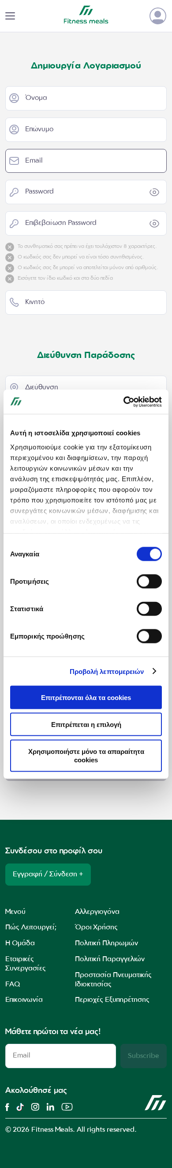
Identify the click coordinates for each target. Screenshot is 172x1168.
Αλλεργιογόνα (97, 912)
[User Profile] (158, 16)
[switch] (149, 581)
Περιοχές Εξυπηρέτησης (112, 1000)
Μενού (15, 912)
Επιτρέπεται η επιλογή (86, 724)
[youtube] (67, 1107)
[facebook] (7, 1107)
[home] (156, 1103)
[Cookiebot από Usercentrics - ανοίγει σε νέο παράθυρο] (124, 401)
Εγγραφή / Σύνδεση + (48, 874)
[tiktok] (20, 1107)
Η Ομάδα (20, 943)
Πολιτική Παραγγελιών (110, 959)
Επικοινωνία (24, 1000)
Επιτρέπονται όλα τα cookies (86, 697)
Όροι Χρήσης (96, 927)
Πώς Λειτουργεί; (30, 927)
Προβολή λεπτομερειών (107, 671)
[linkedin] (50, 1107)
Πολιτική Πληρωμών (106, 943)
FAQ (12, 984)
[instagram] (35, 1107)
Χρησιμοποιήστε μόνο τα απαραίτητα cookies (86, 755)
